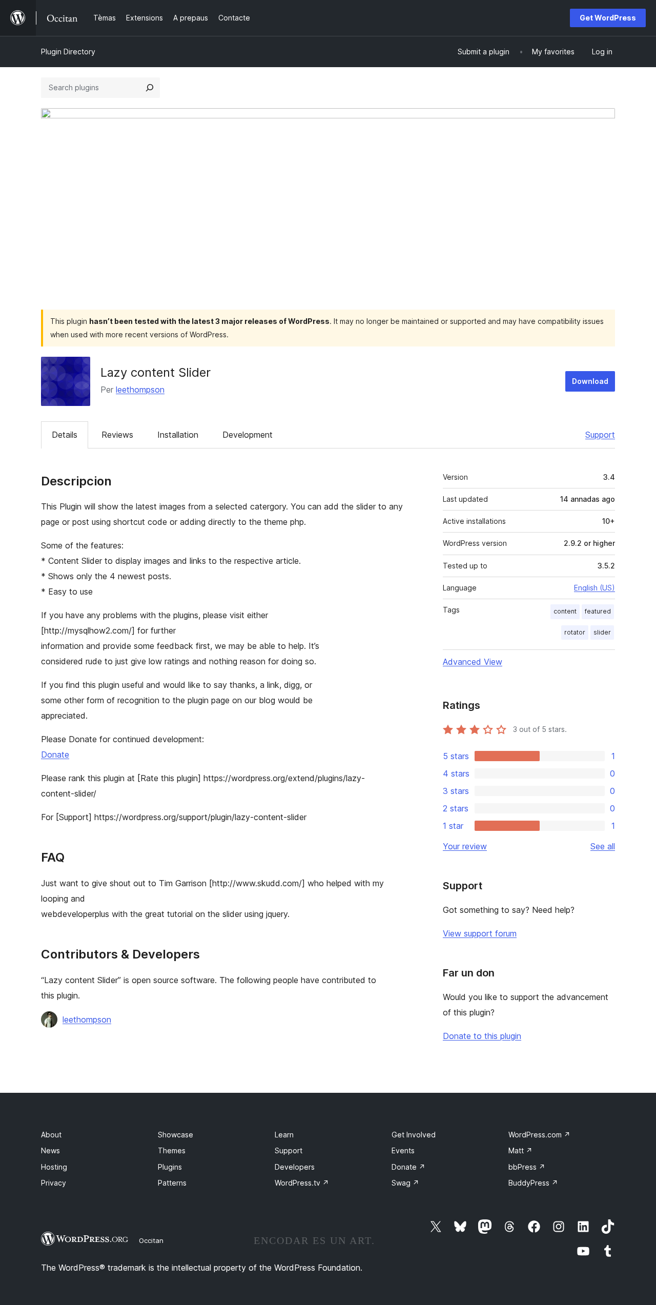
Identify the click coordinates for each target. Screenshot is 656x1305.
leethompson (140, 389)
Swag (405, 1182)
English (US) (594, 587)
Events (403, 1150)
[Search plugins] (149, 87)
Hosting (54, 1167)
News (50, 1150)
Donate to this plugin (482, 1036)
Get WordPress (608, 17)
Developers (295, 1167)
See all (602, 846)
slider (602, 632)
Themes (172, 1150)
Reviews (117, 435)
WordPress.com (539, 1134)
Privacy (53, 1182)
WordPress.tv (302, 1182)
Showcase (175, 1134)
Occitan (151, 1240)
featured (598, 611)
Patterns (172, 1182)
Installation (177, 435)
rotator (574, 632)
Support (600, 435)
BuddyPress (533, 1182)
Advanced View (472, 662)
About (51, 1134)
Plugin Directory (68, 51)
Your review (465, 846)
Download (590, 381)
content (565, 611)
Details (64, 435)
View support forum (480, 933)
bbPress (526, 1167)
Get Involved (414, 1134)
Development (247, 435)
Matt (520, 1150)
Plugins (170, 1167)
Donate (55, 754)
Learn (284, 1134)
